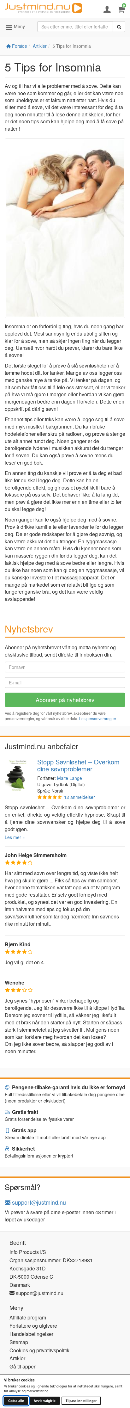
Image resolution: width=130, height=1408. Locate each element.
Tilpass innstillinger (81, 1401)
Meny (19, 26)
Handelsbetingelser (31, 1333)
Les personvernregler (97, 718)
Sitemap (18, 1342)
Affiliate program (27, 1317)
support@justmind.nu (38, 1202)
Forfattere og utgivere (33, 1325)
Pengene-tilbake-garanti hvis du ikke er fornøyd (68, 1087)
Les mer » (15, 837)
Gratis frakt (24, 1111)
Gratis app (24, 1130)
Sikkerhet (23, 1148)
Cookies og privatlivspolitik (39, 1350)
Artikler (40, 46)
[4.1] (49, 797)
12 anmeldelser (79, 797)
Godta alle (16, 1401)
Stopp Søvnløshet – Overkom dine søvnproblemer (78, 765)
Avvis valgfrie (45, 1401)
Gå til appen (23, 1366)
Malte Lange (69, 778)
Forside (19, 46)
